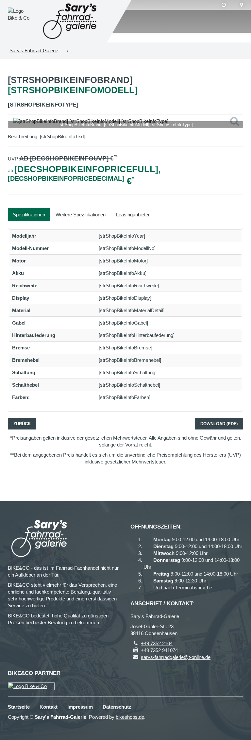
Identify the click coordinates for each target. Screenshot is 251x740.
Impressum (80, 707)
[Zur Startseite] (71, 21)
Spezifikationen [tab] (29, 214)
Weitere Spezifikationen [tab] (81, 214)
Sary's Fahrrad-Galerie (33, 50)
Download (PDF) (219, 423)
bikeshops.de (130, 717)
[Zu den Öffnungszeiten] (224, 5)
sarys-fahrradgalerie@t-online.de (175, 657)
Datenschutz (117, 707)
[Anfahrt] (241, 5)
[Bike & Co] (31, 686)
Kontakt (49, 707)
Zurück (22, 423)
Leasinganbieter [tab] (133, 214)
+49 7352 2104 (157, 643)
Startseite (19, 707)
